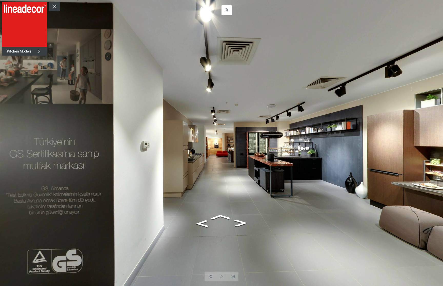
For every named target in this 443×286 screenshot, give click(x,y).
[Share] (210, 276)
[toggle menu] (54, 6)
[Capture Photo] (232, 276)
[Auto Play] (221, 276)
